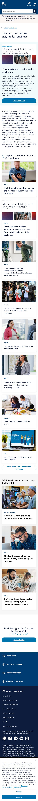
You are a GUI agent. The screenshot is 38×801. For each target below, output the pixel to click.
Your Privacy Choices (10, 726)
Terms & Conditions (9, 709)
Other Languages (8, 717)
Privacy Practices (8, 713)
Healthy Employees (10, 28)
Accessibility (7, 696)
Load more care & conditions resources (19, 468)
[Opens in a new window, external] (4, 738)
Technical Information (10, 700)
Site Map (5, 722)
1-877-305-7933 (19, 633)
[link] (19, 505)
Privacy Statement (15, 787)
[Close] (36, 760)
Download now (19, 101)
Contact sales (19, 640)
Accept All (19, 797)
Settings (19, 791)
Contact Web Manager (10, 704)
